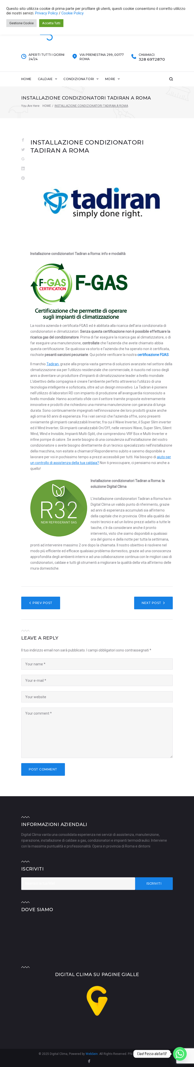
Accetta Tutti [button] (51, 23)
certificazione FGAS (153, 355)
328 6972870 (152, 59)
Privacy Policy (47, 13)
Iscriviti (154, 883)
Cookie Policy (72, 13)
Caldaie (45, 79)
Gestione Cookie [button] (21, 23)
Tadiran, (52, 364)
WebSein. (92, 1054)
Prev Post (42, 603)
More (110, 79)
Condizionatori (78, 79)
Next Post (151, 603)
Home (26, 79)
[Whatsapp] (180, 1054)
